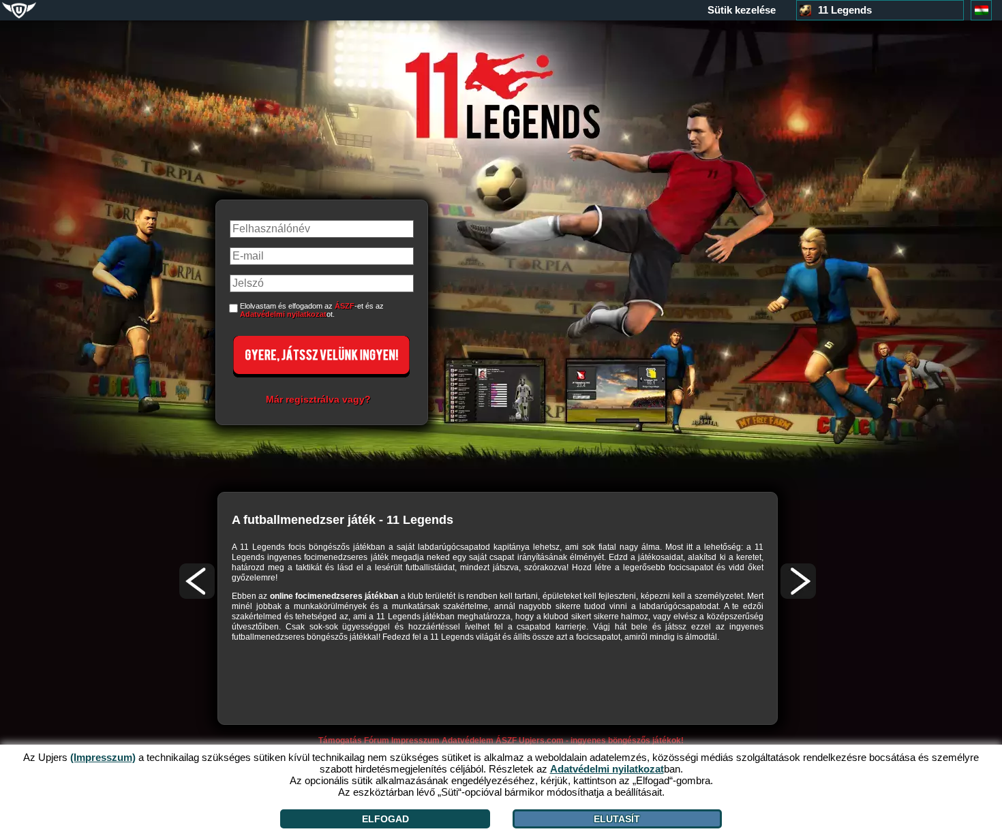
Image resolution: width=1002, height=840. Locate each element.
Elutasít (617, 818)
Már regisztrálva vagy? (318, 399)
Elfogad (385, 818)
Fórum (376, 740)
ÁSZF (344, 306)
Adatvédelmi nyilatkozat (283, 314)
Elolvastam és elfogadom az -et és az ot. (312, 310)
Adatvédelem (468, 740)
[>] (798, 581)
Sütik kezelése (742, 10)
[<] (197, 581)
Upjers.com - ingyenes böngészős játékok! (601, 740)
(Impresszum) (103, 757)
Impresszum (415, 740)
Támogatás (340, 740)
